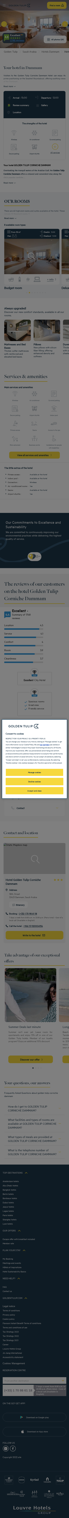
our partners (44, 744)
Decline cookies (34, 781)
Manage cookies (34, 772)
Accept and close (34, 790)
